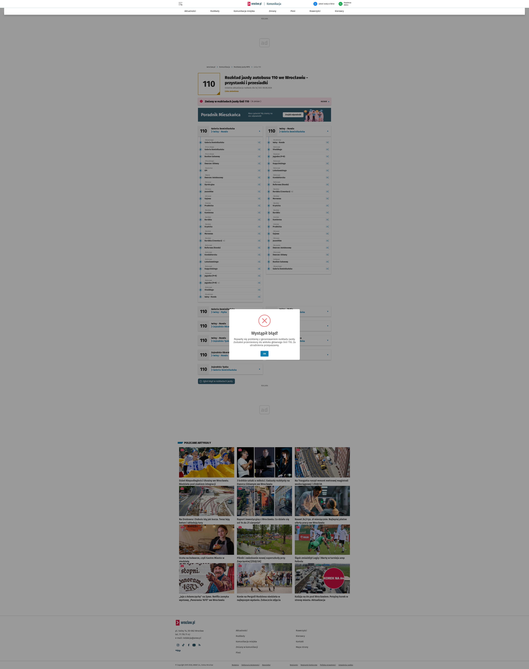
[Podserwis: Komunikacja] (272, 4)
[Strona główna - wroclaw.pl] (254, 4)
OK (264, 353)
